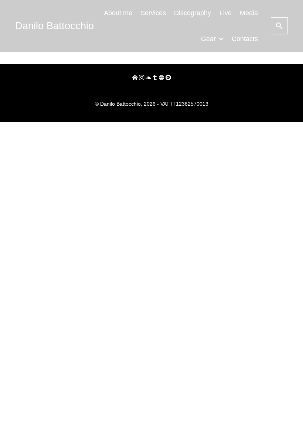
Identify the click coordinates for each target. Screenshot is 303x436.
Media (249, 13)
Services (153, 13)
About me (118, 13)
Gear (208, 38)
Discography (192, 13)
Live (225, 13)
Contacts (245, 38)
